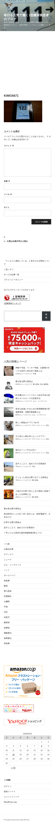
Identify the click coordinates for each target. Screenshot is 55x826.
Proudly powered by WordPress (16, 820)
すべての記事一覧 (11, 274)
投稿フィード (9, 791)
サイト (7, 207)
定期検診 (8, 596)
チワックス (36, 425)
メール (8, 194)
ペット (43, 425)
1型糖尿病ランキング (12, 303)
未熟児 (7, 617)
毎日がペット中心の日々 (26, 450)
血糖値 (7, 628)
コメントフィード (11, 797)
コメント (9, 145)
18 (13, 755)
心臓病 (7, 601)
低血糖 (7, 580)
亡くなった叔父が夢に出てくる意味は (31, 477)
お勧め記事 (8, 549)
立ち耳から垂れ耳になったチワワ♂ (30, 436)
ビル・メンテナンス (40, 401)
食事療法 (8, 638)
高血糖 (7, 643)
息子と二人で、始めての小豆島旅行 (30, 464)
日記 (41, 384)
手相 (34, 374)
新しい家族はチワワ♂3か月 (27, 422)
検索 (46, 316)
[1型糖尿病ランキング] (16, 300)
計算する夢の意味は (12, 522)
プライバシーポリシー (13, 280)
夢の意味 (36, 384)
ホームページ (9, 575)
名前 (7, 181)
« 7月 (13, 768)
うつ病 (7, 544)
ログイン (8, 786)
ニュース (8, 559)
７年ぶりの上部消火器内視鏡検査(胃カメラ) (23, 533)
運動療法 (8, 633)
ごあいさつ (8, 269)
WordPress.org (10, 802)
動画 (6, 586)
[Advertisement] (27, 59)
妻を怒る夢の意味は (24, 381)
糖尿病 (46, 384)
